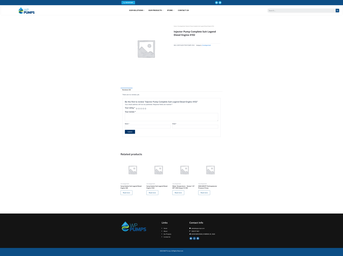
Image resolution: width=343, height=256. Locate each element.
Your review (130, 112)
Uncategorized (181, 26)
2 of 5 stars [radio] (139, 108)
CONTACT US (183, 10)
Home (175, 26)
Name (127, 123)
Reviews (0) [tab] (126, 90)
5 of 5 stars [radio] (145, 108)
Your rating (130, 108)
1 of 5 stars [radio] (137, 108)
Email (174, 123)
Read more (126, 192)
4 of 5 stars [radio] (143, 108)
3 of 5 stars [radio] (141, 108)
